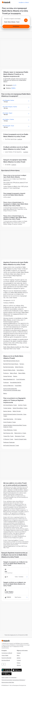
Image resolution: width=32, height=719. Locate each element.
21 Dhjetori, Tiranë (8, 439)
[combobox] (16, 19)
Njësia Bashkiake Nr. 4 (9, 379)
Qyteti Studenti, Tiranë (9, 422)
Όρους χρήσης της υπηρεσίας (9, 677)
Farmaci (22, 364)
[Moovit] (6, 2)
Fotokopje (6, 382)
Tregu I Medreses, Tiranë (10, 430)
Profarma (6, 373)
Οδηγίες (19, 665)
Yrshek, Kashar (7, 408)
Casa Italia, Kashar (8, 419)
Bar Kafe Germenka (8, 367)
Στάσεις (19, 660)
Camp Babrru (20, 370)
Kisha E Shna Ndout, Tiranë (20, 408)
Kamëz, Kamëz (7, 411)
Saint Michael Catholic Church (11, 360)
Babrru (5, 393)
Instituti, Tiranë (22, 405)
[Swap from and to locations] (26, 20)
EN (3, 664)
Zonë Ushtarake (20, 379)
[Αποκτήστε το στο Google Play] (6, 670)
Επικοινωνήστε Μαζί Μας (8, 682)
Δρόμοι (18, 657)
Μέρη (18, 655)
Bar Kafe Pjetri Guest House (10, 364)
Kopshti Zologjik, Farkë (20, 439)
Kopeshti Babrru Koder (9, 370)
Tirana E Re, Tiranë (8, 436)
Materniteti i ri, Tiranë (20, 433)
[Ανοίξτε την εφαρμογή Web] (6, 673)
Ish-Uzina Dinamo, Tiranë (10, 405)
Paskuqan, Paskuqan (9, 442)
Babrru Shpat (13, 373)
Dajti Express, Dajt (8, 433)
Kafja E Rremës (19, 367)
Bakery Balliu (21, 373)
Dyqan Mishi (18, 385)
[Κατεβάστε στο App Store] (16, 670)
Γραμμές (19, 653)
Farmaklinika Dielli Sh (15, 382)
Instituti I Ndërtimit (8, 385)
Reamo (15, 376)
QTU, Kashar (18, 419)
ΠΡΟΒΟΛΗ (19, 139)
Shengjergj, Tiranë (20, 436)
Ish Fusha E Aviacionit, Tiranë (11, 445)
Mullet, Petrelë (17, 411)
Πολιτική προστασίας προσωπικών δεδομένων (13, 680)
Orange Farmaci (7, 376)
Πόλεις (18, 662)
